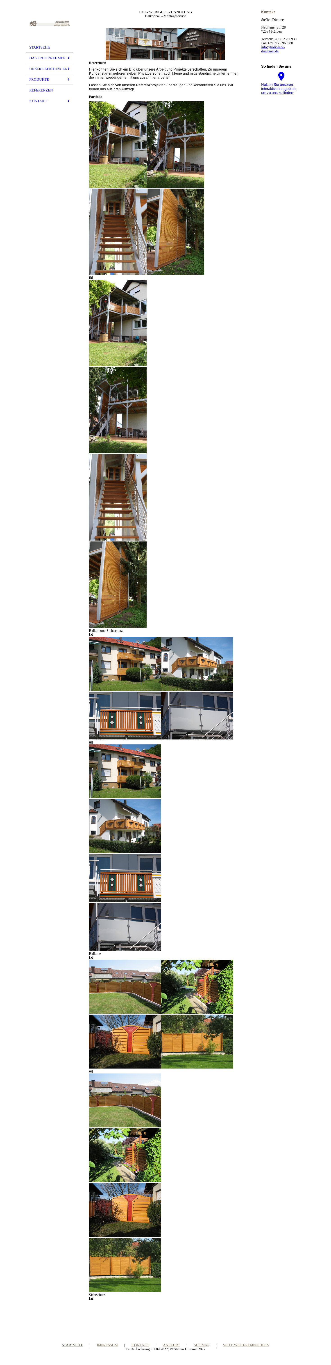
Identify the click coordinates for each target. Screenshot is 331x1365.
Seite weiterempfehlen (246, 1345)
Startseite (39, 47)
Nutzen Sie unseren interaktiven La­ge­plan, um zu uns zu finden (279, 89)
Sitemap (201, 1345)
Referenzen (41, 90)
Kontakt (38, 101)
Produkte (39, 79)
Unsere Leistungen (48, 69)
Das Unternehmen (47, 58)
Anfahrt (171, 1345)
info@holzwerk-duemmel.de (273, 49)
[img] (49, 23)
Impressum (107, 1345)
